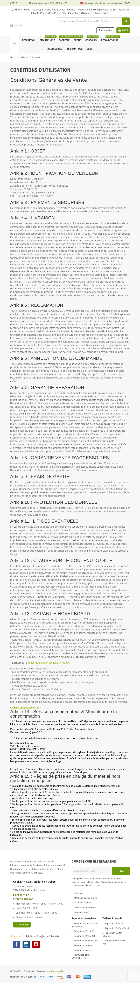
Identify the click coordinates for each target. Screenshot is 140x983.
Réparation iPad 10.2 (114, 923)
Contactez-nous (81, 912)
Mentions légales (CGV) (85, 898)
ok (122, 871)
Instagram (26, 945)
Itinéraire (22, 924)
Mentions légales (55, 971)
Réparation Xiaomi (83, 950)
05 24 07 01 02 (22, 9)
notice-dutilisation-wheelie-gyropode (48, 662)
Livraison (78, 893)
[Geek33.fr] (16, 25)
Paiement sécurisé (83, 902)
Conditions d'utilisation (85, 907)
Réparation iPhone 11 (84, 931)
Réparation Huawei (83, 945)
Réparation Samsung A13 (86, 940)
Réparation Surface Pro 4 (117, 928)
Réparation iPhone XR (84, 936)
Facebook (16, 944)
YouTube (36, 945)
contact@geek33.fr (23, 898)
